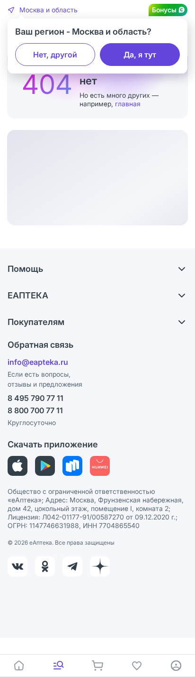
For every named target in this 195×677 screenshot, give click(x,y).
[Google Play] (45, 466)
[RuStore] (72, 466)
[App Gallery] (100, 466)
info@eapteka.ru (38, 362)
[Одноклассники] (45, 566)
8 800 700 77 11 (35, 410)
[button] (43, 10)
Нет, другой (55, 54)
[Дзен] (100, 566)
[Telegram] (72, 566)
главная (128, 104)
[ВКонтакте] (17, 566)
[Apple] (17, 466)
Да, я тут (140, 54)
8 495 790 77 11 (35, 398)
